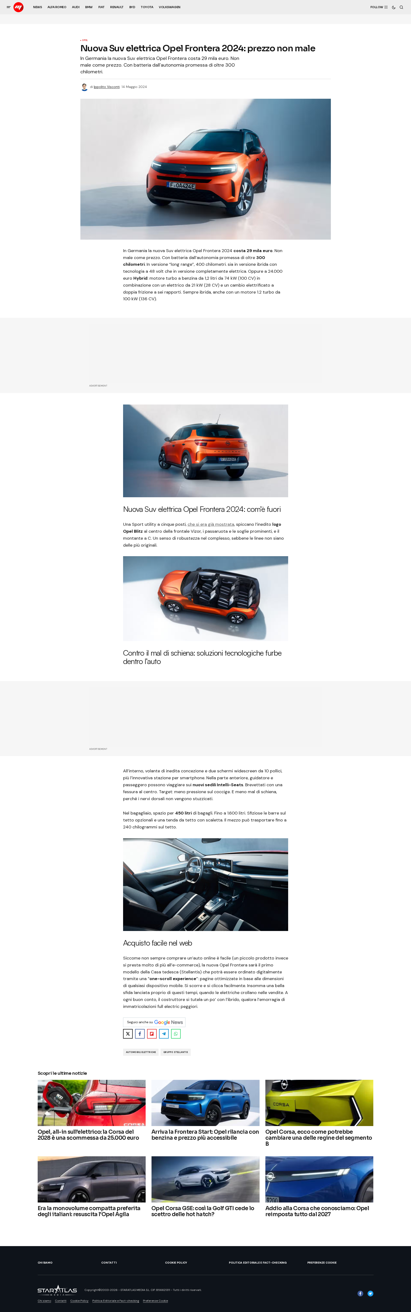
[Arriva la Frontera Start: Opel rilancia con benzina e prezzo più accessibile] (205, 1103)
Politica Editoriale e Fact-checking (258, 1263)
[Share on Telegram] (164, 1034)
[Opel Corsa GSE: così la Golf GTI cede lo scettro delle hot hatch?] (205, 1179)
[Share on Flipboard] (152, 1034)
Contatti (108, 1263)
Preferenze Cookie (322, 1263)
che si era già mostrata (211, 524)
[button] (9, 7)
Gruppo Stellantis (175, 1052)
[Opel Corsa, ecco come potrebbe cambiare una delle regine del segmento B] (319, 1103)
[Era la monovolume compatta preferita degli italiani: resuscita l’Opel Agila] (92, 1179)
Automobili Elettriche (141, 1052)
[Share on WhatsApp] (176, 1034)
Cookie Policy (176, 1263)
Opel (85, 40)
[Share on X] (128, 1034)
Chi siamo (45, 1263)
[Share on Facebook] (140, 1034)
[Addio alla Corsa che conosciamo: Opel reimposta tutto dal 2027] (319, 1179)
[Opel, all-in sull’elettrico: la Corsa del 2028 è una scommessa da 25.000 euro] (92, 1103)
